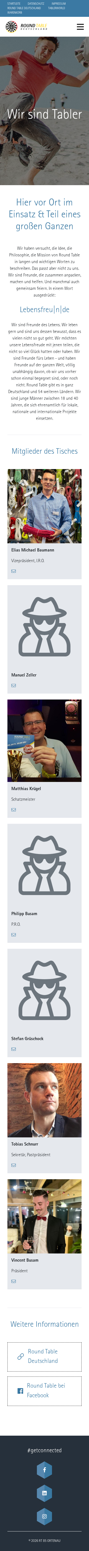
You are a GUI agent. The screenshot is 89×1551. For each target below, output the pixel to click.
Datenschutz (36, 3)
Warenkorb (14, 12)
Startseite (13, 3)
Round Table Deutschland (24, 8)
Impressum (59, 3)
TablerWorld (56, 8)
